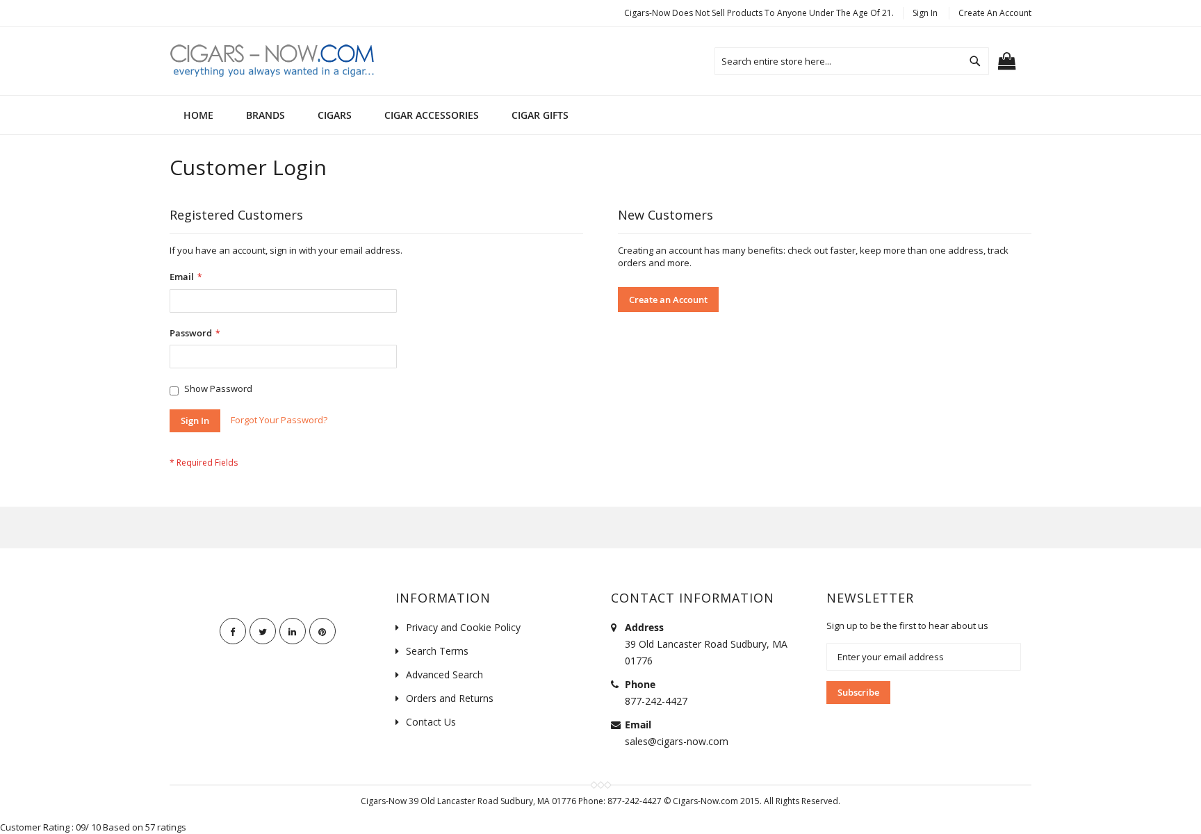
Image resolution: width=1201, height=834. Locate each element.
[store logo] (274, 60)
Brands (265, 115)
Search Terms (437, 650)
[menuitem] (265, 115)
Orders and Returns (449, 698)
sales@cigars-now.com (676, 741)
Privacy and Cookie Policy (463, 627)
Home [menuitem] (198, 115)
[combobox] (851, 61)
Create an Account (994, 13)
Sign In (925, 13)
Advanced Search (444, 674)
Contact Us (431, 721)
